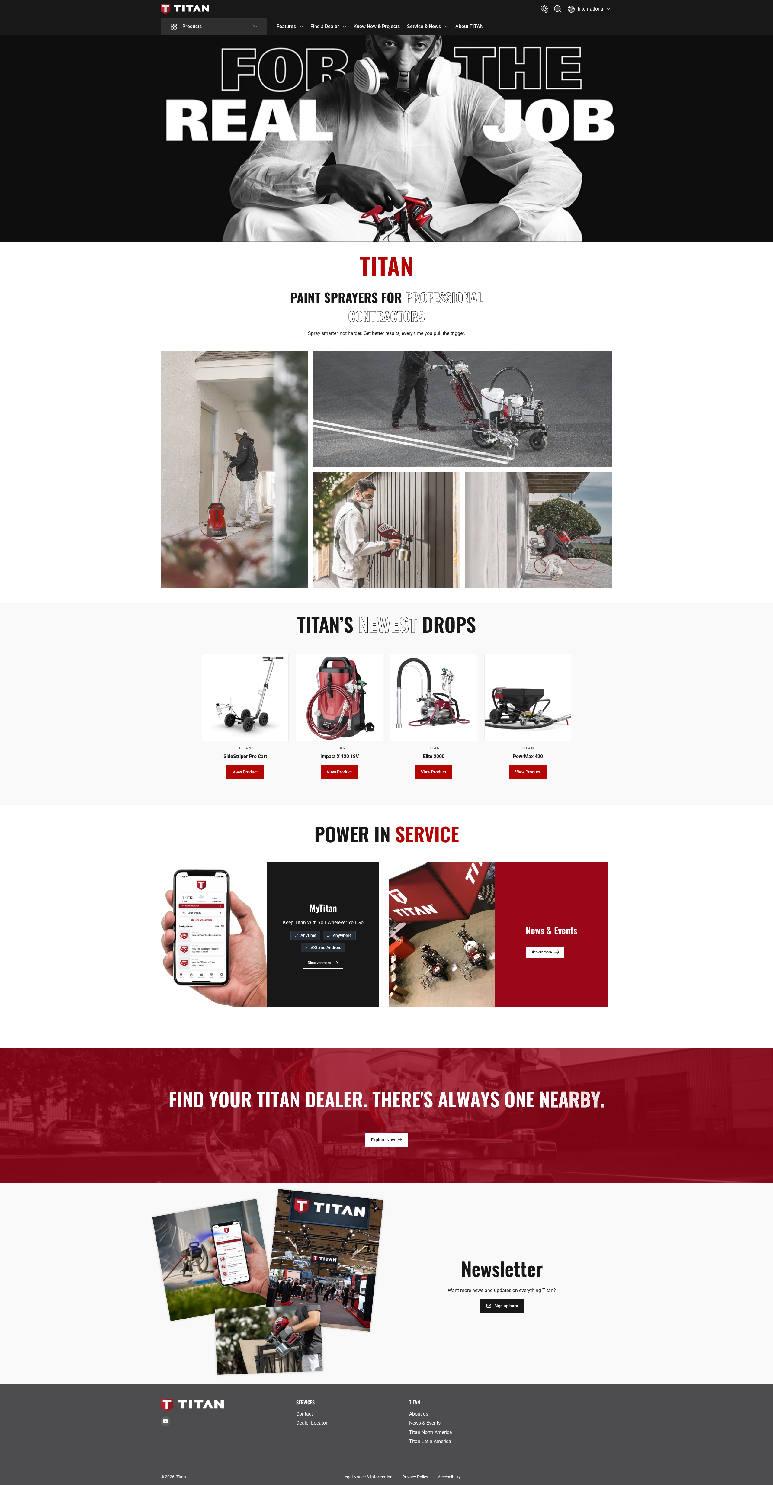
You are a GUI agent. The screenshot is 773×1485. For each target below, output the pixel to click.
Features (286, 26)
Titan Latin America (430, 1441)
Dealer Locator (311, 1423)
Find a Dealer (324, 26)
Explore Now (383, 1139)
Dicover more (541, 952)
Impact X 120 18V (339, 756)
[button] (557, 9)
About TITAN (469, 26)
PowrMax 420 (528, 756)
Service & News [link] (424, 26)
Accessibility (449, 1476)
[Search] (557, 9)
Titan (181, 1476)
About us (418, 1414)
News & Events (425, 1423)
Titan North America (430, 1432)
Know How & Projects (377, 26)
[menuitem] (350, 1414)
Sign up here (506, 1305)
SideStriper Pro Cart (245, 756)
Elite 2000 (433, 756)
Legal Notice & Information (367, 1476)
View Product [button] (245, 772)
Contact (304, 1414)
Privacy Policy (415, 1476)
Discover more (319, 963)
